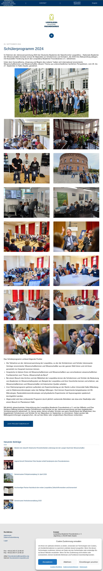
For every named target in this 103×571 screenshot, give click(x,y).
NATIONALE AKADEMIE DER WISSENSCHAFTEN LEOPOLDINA (8, 3)
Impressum (83, 567)
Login (6, 541)
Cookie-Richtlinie (56, 567)
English (94, 3)
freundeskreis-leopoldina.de (19, 558)
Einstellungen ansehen (88, 562)
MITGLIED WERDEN (77, 3)
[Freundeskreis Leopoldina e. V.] (51, 20)
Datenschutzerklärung (70, 567)
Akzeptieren (47, 562)
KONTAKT (42, 3)
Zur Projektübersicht (18, 424)
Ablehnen (67, 562)
